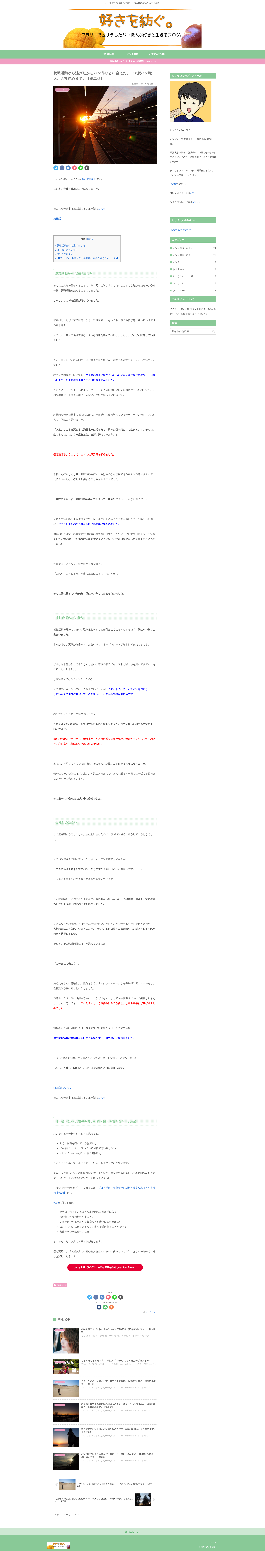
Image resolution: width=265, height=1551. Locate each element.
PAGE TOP (133, 1531)
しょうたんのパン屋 (194, 276)
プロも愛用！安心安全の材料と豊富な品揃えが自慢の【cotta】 (105, 1267)
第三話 (57, 218)
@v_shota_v (88, 178)
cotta (56, 1202)
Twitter (173, 184)
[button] (213, 331)
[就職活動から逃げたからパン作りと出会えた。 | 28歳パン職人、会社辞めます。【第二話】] (68, 167)
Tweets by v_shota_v (180, 230)
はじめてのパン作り (66, 250)
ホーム (213, 1542)
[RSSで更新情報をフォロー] (111, 1307)
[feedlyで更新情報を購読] (105, 1307)
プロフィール (61, 1285)
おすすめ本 (194, 269)
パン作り (194, 262)
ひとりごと (194, 283)
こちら (102, 208)
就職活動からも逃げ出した (70, 245)
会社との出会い (64, 254)
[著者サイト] (99, 1307)
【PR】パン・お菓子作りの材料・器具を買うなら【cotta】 (87, 258)
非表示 (90, 239)
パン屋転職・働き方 (194, 248)
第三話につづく (63, 1087)
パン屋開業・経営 (194, 255)
